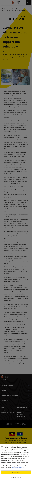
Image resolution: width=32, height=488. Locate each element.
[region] (16, 466)
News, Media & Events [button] (10, 395)
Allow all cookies (16, 472)
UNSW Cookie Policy (18, 468)
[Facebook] (13, 19)
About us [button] (5, 400)
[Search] (28, 2)
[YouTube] (23, 19)
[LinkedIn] (10, 19)
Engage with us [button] (7, 385)
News (12, 8)
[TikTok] (19, 19)
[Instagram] (16, 19)
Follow (23, 16)
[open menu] (3, 2)
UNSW (3, 8)
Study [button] (4, 390)
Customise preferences (16, 482)
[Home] (16, 2)
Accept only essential (16, 477)
